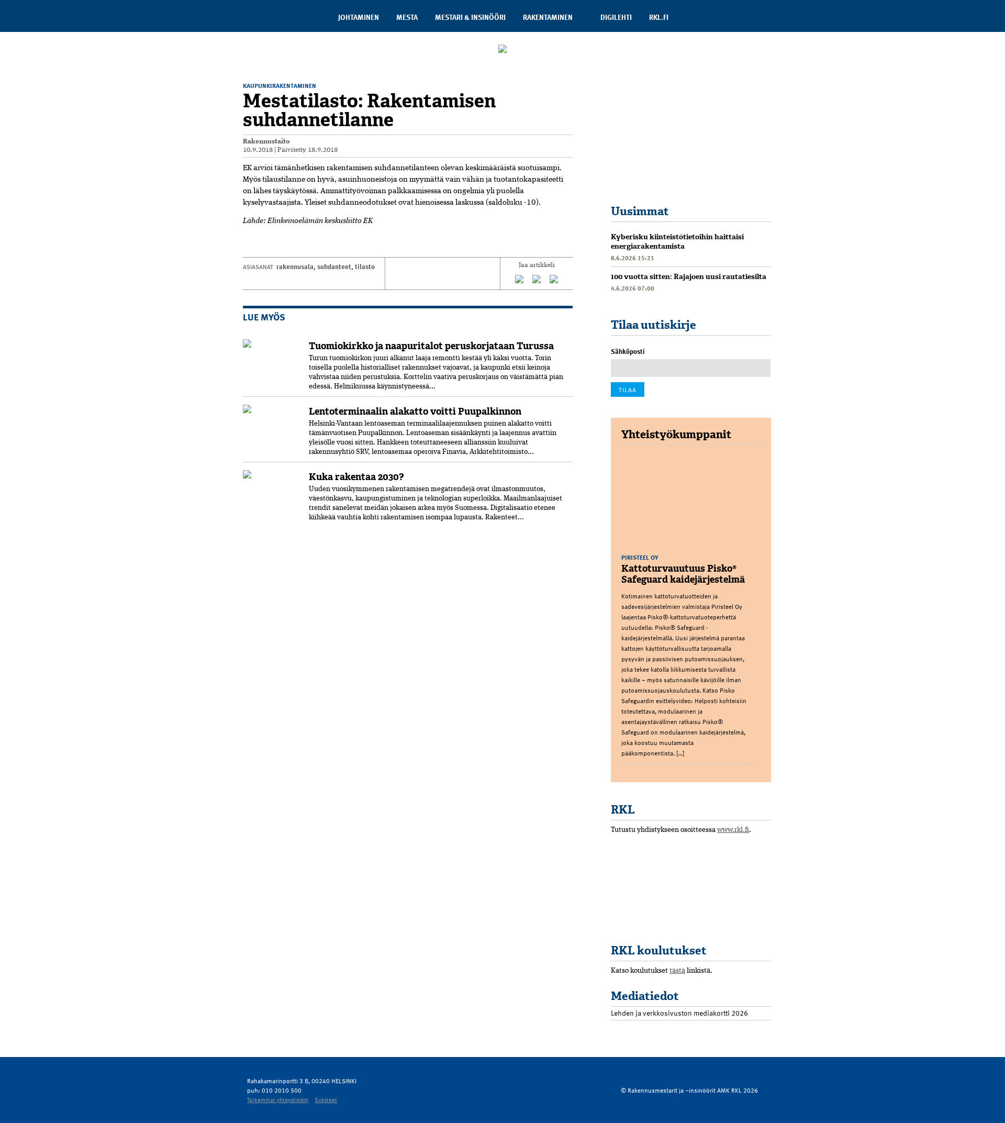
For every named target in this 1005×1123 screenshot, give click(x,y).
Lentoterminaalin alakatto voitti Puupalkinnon (415, 411)
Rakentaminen (548, 17)
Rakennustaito (266, 141)
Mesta (407, 17)
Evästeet (326, 1099)
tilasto (365, 266)
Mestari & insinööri (470, 17)
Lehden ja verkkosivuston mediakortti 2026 (679, 1012)
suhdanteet (334, 266)
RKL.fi (658, 17)
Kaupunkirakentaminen (279, 85)
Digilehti (616, 17)
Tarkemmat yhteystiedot (277, 1099)
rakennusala (295, 266)
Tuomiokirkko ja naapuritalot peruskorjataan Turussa (431, 346)
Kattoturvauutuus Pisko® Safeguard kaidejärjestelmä (683, 574)
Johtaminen (358, 17)
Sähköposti (628, 351)
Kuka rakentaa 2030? (356, 477)
